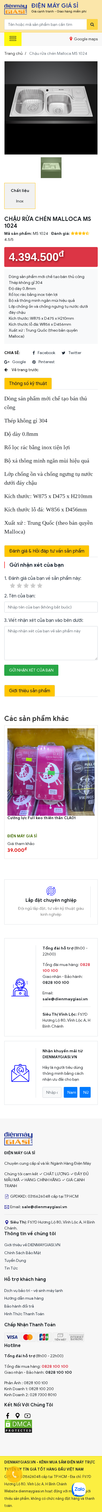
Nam (71, 1092)
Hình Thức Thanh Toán (24, 1314)
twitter (74, 352)
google (19, 361)
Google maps (85, 39)
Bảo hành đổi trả (19, 1306)
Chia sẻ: (12, 352)
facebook (46, 352)
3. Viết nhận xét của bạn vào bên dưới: (43, 620)
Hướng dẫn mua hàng (24, 1298)
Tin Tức (11, 1268)
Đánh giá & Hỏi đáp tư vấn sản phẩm (46, 551)
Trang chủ (13, 53)
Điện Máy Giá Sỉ (22, 836)
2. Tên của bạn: (19, 596)
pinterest (47, 361)
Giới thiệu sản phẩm (29, 691)
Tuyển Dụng (15, 1260)
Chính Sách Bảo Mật (22, 1252)
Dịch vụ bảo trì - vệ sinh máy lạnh (33, 1290)
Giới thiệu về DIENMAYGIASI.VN (32, 1245)
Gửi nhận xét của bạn (31, 670)
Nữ (86, 1092)
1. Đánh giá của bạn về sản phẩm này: (42, 578)
